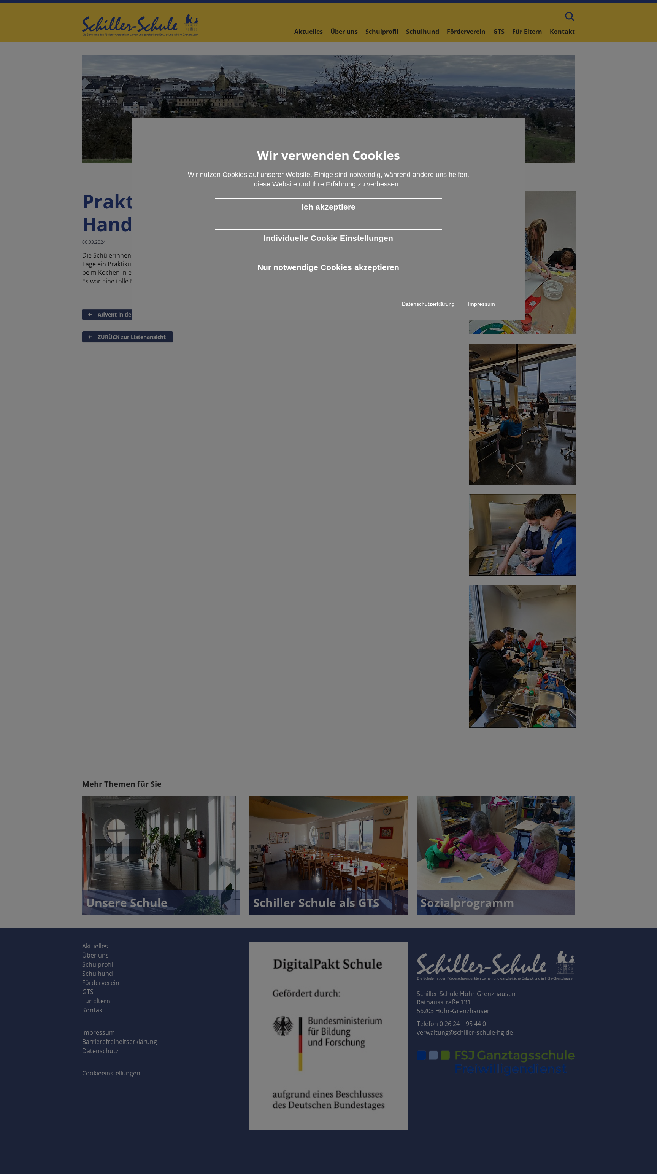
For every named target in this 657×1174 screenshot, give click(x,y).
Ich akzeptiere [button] (328, 206)
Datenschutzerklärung (428, 304)
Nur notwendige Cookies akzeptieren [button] (328, 267)
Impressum (481, 304)
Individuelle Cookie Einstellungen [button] (328, 238)
